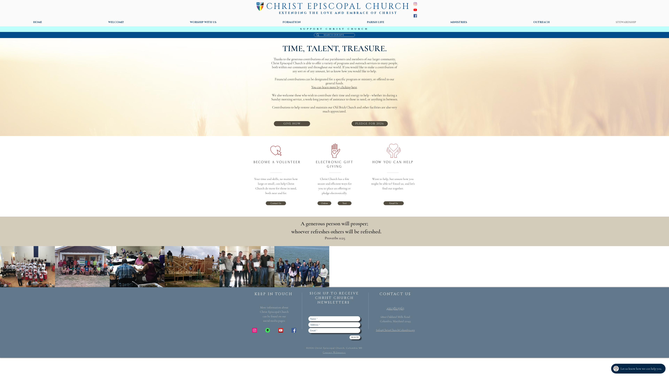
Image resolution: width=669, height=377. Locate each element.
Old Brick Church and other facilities (357, 107)
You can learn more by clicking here (334, 87)
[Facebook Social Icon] (293, 330)
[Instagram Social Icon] (254, 330)
